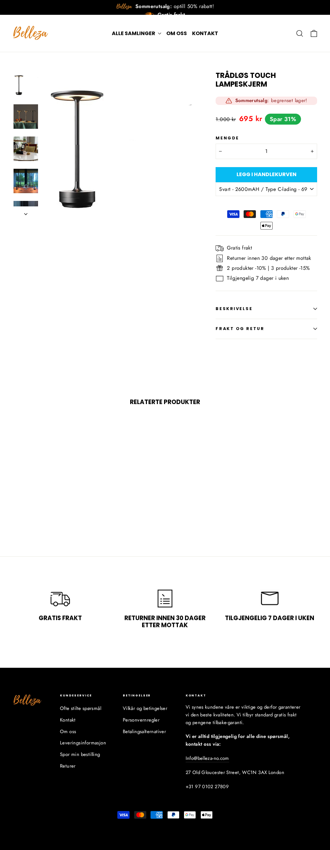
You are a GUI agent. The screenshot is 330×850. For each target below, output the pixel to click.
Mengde (227, 138)
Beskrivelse (234, 308)
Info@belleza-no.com (207, 758)
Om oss (176, 33)
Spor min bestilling (80, 754)
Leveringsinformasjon (83, 742)
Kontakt (205, 33)
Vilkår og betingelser (145, 708)
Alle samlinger (134, 33)
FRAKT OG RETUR (240, 328)
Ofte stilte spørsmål (80, 708)
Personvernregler (141, 719)
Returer (68, 766)
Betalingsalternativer (144, 731)
